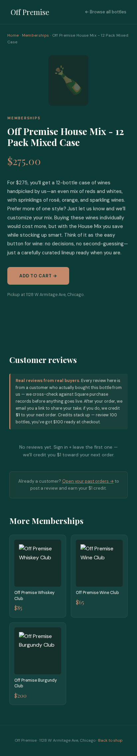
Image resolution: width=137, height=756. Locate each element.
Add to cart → (38, 276)
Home (13, 35)
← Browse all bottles (105, 12)
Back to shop (110, 740)
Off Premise (30, 12)
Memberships (35, 35)
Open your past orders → (88, 481)
